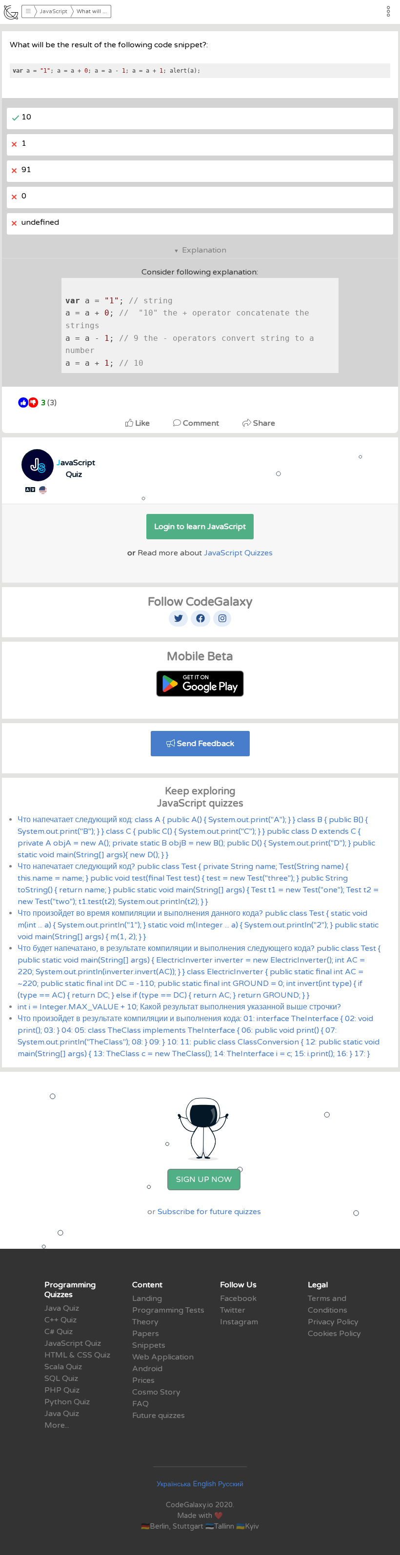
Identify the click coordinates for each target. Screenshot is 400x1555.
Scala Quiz (63, 1367)
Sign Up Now (204, 1179)
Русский (230, 1484)
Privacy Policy (333, 1322)
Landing (147, 1298)
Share (263, 423)
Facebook (238, 1298)
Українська (174, 1484)
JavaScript (53, 11)
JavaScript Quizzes (238, 553)
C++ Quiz (60, 1320)
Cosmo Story (156, 1392)
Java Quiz (61, 1308)
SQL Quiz (61, 1378)
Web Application (163, 1357)
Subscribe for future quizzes (209, 1212)
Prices (143, 1380)
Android (147, 1369)
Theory (145, 1322)
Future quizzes (158, 1415)
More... (56, 1425)
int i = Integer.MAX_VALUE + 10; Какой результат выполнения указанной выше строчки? (179, 1007)
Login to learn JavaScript (200, 526)
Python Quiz (67, 1402)
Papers (145, 1333)
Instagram (239, 1322)
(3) (49, 403)
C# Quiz (58, 1332)
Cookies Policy (334, 1333)
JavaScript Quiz (72, 1343)
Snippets (148, 1345)
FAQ (140, 1404)
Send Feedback (204, 743)
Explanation (204, 250)
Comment (201, 423)
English (204, 1484)
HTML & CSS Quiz (77, 1355)
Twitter (232, 1310)
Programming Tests (168, 1310)
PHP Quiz (62, 1390)
